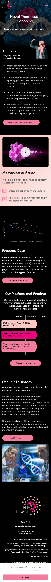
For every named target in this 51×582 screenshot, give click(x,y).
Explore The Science (16, 280)
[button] (46, 5)
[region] (25, 572)
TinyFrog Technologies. (39, 552)
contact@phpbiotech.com (25, 526)
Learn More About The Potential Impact (19, 122)
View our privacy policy (30, 570)
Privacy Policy (19, 539)
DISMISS (25, 577)
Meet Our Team (16, 438)
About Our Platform (23, 363)
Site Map (44, 539)
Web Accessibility (33, 539)
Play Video (25, 152)
